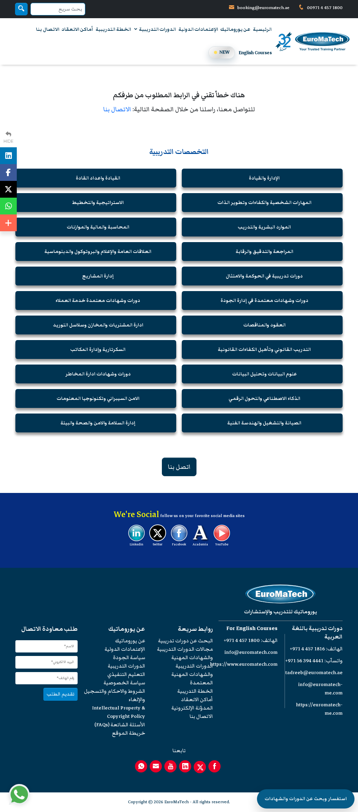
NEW (224, 52)
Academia (200, 544)
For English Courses (252, 628)
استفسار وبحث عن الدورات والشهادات (306, 798)
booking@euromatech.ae (263, 7)
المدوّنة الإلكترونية (192, 708)
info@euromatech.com (251, 652)
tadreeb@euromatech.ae (314, 673)
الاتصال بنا (47, 29)
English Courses (255, 53)
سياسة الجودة (129, 658)
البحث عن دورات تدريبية (185, 641)
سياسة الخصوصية (124, 683)
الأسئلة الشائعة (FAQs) (119, 725)
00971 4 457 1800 (324, 7)
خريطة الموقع (128, 733)
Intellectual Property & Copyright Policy (118, 712)
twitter (158, 544)
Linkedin (136, 544)
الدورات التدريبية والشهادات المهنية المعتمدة (192, 674)
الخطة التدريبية (113, 29)
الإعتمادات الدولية (198, 29)
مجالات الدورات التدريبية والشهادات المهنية (185, 653)
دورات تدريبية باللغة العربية (317, 632)
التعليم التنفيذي (126, 674)
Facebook (179, 544)
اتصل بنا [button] (179, 467)
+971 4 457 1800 (242, 640)
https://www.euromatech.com (244, 664)
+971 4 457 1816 (307, 649)
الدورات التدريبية (157, 29)
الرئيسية (262, 29)
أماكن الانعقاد (77, 29)
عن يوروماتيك (235, 29)
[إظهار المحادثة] (19, 794)
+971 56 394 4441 (304, 661)
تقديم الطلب (60, 694)
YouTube (221, 544)
